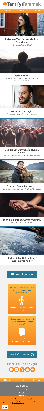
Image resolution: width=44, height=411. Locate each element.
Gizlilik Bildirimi (22, 386)
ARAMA (38, 11)
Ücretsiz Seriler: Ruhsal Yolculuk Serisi (22, 308)
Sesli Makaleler (20, 354)
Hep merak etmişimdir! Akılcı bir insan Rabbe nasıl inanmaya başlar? (22, 290)
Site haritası (22, 389)
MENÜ (8, 11)
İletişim (22, 392)
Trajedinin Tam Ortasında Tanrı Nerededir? (22, 41)
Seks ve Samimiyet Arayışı (22, 186)
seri (23, 11)
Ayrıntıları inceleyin (18, 403)
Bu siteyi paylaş (22, 396)
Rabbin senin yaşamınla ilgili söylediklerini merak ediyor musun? (22, 321)
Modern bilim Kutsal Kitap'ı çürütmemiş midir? (22, 259)
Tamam (5, 407)
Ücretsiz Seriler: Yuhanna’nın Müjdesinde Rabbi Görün (22, 340)
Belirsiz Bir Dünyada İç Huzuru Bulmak (22, 151)
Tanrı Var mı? (22, 75)
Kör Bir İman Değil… (22, 111)
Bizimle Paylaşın (22, 274)
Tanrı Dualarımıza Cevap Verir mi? (22, 219)
